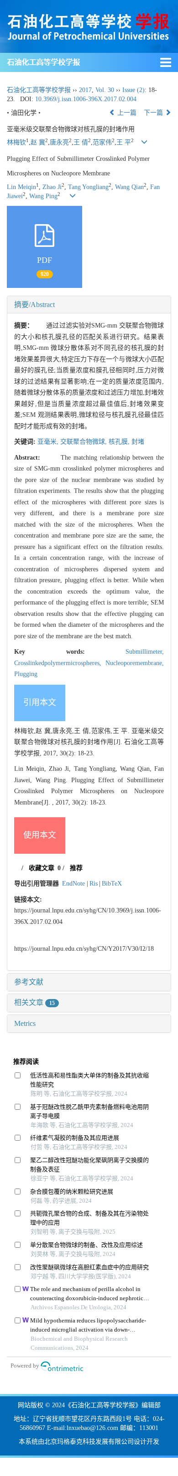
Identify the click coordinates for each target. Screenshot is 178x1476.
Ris (93, 883)
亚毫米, (48, 441)
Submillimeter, (145, 651)
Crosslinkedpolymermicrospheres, (59, 663)
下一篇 (154, 112)
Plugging (25, 674)
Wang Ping (43, 196)
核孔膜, (120, 441)
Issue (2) (133, 90)
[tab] (89, 304)
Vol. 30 (104, 90)
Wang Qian (129, 187)
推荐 (76, 868)
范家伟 (102, 142)
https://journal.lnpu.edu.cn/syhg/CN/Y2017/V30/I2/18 (84, 948)
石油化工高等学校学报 (43, 62)
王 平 (123, 142)
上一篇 (125, 112)
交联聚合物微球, (84, 441)
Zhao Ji (52, 187)
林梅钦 (16, 142)
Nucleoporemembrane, (134, 663)
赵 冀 (38, 142)
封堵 (137, 441)
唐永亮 (59, 142)
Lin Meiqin (21, 187)
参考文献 (28, 982)
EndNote (73, 883)
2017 (85, 90)
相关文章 (34, 1002)
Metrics (25, 1023)
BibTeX (112, 883)
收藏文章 (41, 868)
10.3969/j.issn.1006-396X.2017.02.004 (85, 99)
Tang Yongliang (88, 187)
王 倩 (80, 142)
